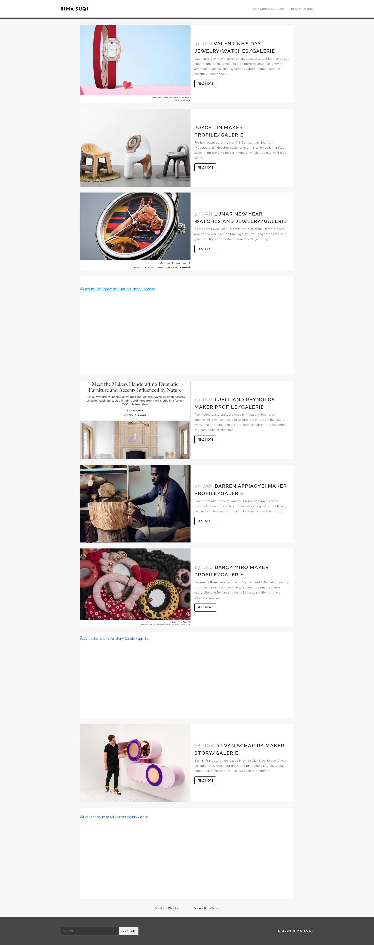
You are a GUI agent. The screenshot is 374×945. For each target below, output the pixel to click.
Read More (205, 83)
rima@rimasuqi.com (268, 9)
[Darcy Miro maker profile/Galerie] (135, 587)
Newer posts (206, 907)
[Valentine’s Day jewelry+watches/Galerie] (135, 63)
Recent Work (302, 9)
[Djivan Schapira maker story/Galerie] (135, 763)
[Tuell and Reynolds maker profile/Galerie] (135, 419)
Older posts (167, 907)
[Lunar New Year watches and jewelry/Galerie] (135, 231)
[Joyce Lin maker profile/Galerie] (135, 147)
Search (129, 931)
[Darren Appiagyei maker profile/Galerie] (135, 503)
